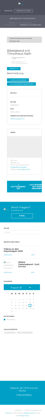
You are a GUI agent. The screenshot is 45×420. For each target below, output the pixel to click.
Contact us (13, 68)
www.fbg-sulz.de (24, 169)
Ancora (7, 413)
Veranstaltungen (23, 11)
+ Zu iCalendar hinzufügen (21, 84)
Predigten (8, 11)
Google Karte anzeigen (18, 167)
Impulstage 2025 (9, 332)
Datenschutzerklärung (33, 410)
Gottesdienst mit (19, 187)
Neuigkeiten (11, 319)
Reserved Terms (29, 413)
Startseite (12, 23)
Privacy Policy (24, 416)
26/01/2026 (8, 255)
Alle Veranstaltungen (25, 23)
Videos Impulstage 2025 (24, 332)
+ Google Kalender (18, 80)
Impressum (18, 410)
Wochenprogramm (10, 25)
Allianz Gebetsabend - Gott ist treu (28, 264)
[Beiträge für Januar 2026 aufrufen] (30, 287)
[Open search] (35, 12)
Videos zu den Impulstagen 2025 (13, 250)
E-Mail (22, 216)
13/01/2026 (8, 272)
